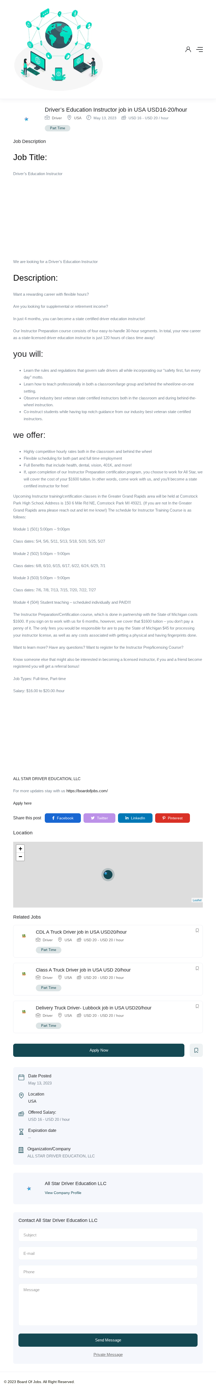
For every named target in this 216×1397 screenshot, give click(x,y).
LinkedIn (137, 818)
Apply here (22, 803)
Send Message (108, 1340)
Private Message (108, 1354)
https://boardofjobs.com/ (87, 791)
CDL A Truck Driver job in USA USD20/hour (81, 932)
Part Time (57, 128)
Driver (57, 118)
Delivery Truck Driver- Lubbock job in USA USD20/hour (93, 1007)
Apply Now (99, 1050)
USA (77, 118)
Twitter (102, 818)
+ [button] (20, 848)
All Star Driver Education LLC (75, 1183)
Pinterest (175, 818)
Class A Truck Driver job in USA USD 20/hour (83, 970)
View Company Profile (63, 1193)
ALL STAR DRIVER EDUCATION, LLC (47, 778)
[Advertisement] (108, 219)
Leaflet (197, 900)
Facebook (64, 818)
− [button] (20, 856)
